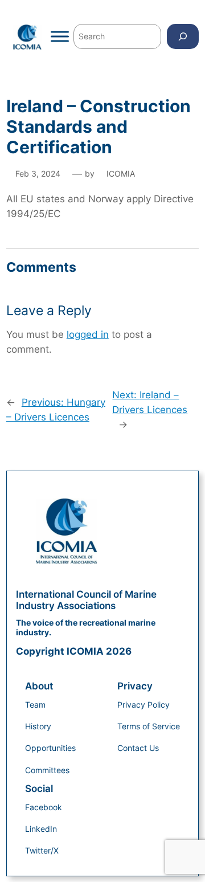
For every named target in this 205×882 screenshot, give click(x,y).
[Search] (183, 36)
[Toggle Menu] (60, 36)
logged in (88, 334)
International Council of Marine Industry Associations (86, 600)
